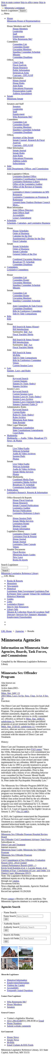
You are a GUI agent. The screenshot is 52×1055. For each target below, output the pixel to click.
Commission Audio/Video (24, 487)
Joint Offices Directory (23, 210)
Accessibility (18, 215)
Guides (10, 599)
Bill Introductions (21, 329)
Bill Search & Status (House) (26, 326)
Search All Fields (11, 938)
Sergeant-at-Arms (21, 73)
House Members (20, 28)
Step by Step (12, 607)
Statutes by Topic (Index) (24, 383)
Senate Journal (19, 150)
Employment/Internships (18, 982)
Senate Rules (19, 153)
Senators (17, 106)
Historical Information (17, 980)
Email (41, 1021)
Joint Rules (18, 85)
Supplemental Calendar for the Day (29, 238)
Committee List (20, 44)
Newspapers (12, 586)
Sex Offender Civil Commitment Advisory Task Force (26, 839)
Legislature (12, 591)
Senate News (13, 1040)
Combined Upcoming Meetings (27, 259)
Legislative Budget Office (24, 176)
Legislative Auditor (21, 508)
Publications (12, 490)
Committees (12, 267)
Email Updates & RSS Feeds (20, 1045)
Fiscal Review (19, 552)
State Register (19, 422)
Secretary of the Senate (23, 137)
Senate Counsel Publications (26, 505)
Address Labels (20, 161)
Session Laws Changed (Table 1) (28, 402)
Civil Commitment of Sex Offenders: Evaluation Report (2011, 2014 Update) (23, 861)
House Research (20, 67)
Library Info (12, 609)
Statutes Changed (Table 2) (25, 404)
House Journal (19, 80)
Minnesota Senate (15, 98)
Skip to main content (10, 2)
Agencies (19, 631)
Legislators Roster (21, 523)
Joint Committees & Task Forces (27, 306)
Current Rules (19, 412)
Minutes (16, 54)
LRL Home (6, 631)
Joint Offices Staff (21, 212)
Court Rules (18, 433)
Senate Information (21, 529)
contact (11, 899)
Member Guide (20, 526)
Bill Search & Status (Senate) (26, 339)
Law (9, 368)
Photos (16, 459)
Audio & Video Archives (24, 453)
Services (20, 614)
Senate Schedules (21, 246)
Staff (15, 34)
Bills (9, 316)
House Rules (18, 83)
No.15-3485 (22, 811)
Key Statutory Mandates (35, 614)
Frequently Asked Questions (20, 990)
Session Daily (19, 456)
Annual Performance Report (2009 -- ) (18, 865)
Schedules (11, 220)
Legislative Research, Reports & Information (27, 492)
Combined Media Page (23, 479)
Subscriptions (19, 163)
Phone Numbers (14, 1023)
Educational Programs (23, 88)
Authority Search (11, 927)
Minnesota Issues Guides (24, 554)
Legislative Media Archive (25, 482)
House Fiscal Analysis (23, 500)
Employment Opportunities (19, 617)
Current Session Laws (23, 365)
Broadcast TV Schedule (24, 262)
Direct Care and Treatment (13, 844)
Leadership (18, 31)
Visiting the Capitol (16, 985)
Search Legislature (9, 10)
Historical (11, 588)
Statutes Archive (20, 386)
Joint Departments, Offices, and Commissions (28, 168)
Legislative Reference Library (26, 181)
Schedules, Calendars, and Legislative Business (28, 223)
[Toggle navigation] (2, 14)
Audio (26, 448)
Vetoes (16, 363)
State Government (26, 591)
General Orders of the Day (25, 254)
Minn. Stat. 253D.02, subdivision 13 (17, 726)
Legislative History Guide (24, 534)
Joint (9, 166)
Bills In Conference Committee (27, 311)
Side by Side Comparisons (25, 313)
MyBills (16, 355)
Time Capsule (22, 594)
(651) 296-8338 (14, 1021)
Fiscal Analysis (19, 65)
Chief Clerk (18, 62)
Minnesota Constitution (23, 427)
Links (9, 601)
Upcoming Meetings (22, 49)
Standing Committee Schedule (26, 52)
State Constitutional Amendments (28, 430)
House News (13, 1037)
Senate (10, 96)
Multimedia (12, 435)
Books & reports (20, 560)
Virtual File (35, 594)
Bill (25, 332)
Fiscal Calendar (20, 241)
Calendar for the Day (22, 236)
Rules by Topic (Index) (23, 415)
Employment (18, 36)
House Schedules (20, 231)
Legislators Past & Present (25, 536)
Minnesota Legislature (14, 8)
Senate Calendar (20, 251)
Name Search (9, 916)
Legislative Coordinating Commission (30, 179)
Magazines (12, 583)
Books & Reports (15, 581)
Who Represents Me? (22, 39)
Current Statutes (20, 381)
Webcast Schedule (21, 451)
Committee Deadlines (22, 57)
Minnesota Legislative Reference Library (19, 573)
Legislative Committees (17, 269)
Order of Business (21, 233)
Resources (23, 607)
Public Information (21, 70)
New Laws (18, 557)
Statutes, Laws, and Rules (18, 370)
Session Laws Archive (23, 399)
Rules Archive (19, 417)
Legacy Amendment (22, 218)
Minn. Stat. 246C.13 (10, 693)
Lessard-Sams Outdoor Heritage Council (31, 202)
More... (16, 205)
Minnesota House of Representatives (23, 21)
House (10, 18)
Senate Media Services (23, 472)
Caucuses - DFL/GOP (23, 75)
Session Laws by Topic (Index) (27, 396)
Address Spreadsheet (22, 93)
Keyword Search (20, 378)
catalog (15, 881)
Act (30, 332)
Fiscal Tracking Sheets (23, 334)
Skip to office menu (29, 2)
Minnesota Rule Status (23, 420)
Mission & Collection (16, 612)
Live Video (18, 448)
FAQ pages (36, 749)
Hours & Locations (35, 612)
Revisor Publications (22, 510)
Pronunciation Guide (22, 91)
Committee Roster (21, 47)
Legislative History (15, 604)
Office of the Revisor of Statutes (27, 187)
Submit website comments (19, 1026)
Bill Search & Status (22, 352)
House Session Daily (22, 518)
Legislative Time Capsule (24, 544)
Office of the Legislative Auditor (27, 184)
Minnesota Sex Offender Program (16, 855)
